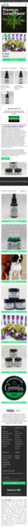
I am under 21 (14, 120)
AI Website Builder (19, 126)
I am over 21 (14, 117)
